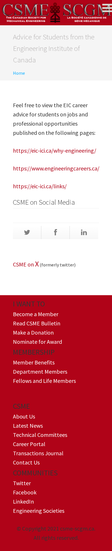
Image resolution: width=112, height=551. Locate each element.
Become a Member (35, 314)
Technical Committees (40, 434)
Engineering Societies (38, 510)
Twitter (22, 483)
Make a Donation (33, 332)
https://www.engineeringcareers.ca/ (56, 168)
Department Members (40, 371)
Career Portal (29, 444)
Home (19, 73)
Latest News (28, 425)
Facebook (24, 492)
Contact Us (26, 462)
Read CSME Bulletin (36, 323)
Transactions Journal (38, 453)
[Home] (56, 12)
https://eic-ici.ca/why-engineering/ (54, 150)
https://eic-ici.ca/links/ (40, 186)
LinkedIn (23, 501)
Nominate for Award (37, 341)
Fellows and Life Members (44, 380)
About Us (24, 416)
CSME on (24, 264)
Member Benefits (34, 362)
